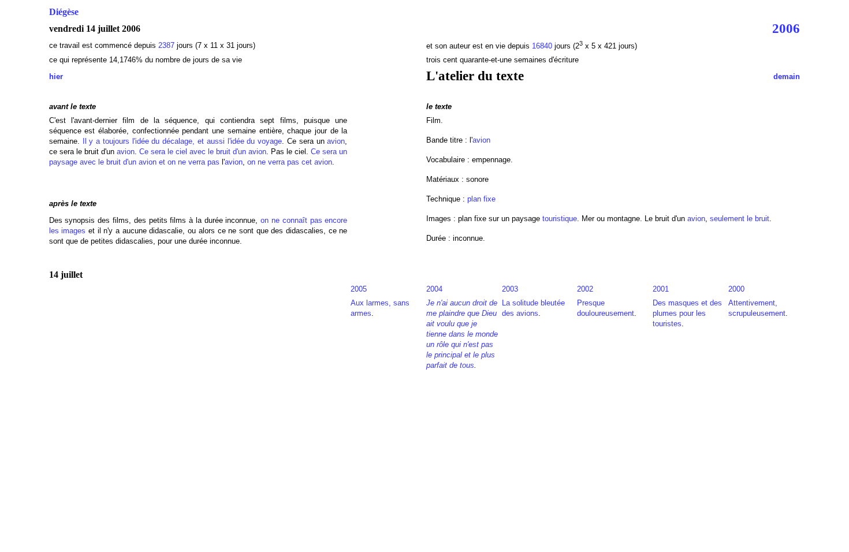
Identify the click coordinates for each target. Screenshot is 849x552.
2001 (661, 289)
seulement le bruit (739, 218)
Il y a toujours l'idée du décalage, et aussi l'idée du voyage (182, 141)
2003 (510, 289)
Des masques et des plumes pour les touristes (687, 313)
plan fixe (481, 199)
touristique (559, 218)
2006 (786, 28)
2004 (434, 289)
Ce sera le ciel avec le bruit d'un (192, 151)
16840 (542, 46)
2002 (585, 289)
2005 (359, 289)
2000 (736, 289)
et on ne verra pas (189, 162)
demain (786, 76)
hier (56, 76)
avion (336, 141)
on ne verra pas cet (279, 162)
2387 (166, 45)
